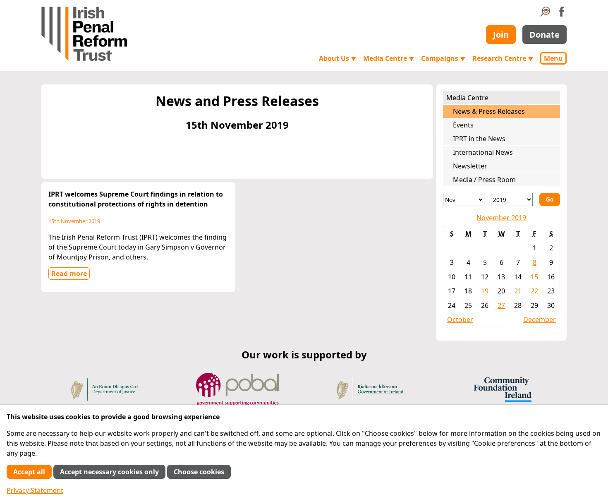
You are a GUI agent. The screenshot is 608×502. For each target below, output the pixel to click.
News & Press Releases (489, 111)
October (460, 319)
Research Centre (503, 58)
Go (549, 199)
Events (463, 125)
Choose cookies (199, 471)
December (539, 319)
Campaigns (443, 58)
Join (501, 34)
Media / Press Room (484, 179)
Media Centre (388, 58)
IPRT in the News (479, 138)
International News (483, 152)
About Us (338, 58)
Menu (553, 58)
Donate (544, 34)
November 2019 (501, 217)
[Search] (545, 14)
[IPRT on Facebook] (562, 14)
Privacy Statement (35, 490)
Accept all (29, 471)
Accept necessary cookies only (109, 471)
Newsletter (470, 166)
